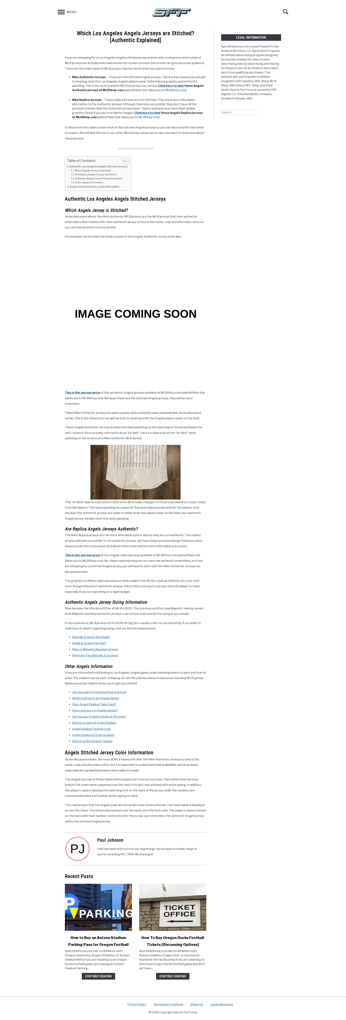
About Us (196, 1004)
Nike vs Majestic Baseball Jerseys (95, 649)
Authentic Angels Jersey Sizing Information (98, 178)
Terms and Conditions (168, 1004)
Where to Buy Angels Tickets (92, 741)
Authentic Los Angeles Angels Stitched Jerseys (98, 166)
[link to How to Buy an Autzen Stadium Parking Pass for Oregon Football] (98, 907)
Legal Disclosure (221, 1004)
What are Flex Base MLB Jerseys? (95, 655)
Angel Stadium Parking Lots (91, 729)
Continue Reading (98, 976)
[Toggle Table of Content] (123, 161)
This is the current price (82, 392)
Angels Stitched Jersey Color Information (94, 186)
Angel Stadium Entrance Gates (93, 735)
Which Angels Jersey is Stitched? (93, 170)
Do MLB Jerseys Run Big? (89, 643)
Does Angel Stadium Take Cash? (94, 704)
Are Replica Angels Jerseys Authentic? (96, 174)
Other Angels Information (89, 182)
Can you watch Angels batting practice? (99, 692)
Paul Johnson (110, 840)
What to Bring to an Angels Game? (95, 698)
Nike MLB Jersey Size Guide (91, 637)
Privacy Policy (136, 1004)
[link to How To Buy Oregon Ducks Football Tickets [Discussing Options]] (172, 907)
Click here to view (171, 85)
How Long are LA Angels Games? (94, 710)
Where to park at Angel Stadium (94, 722)
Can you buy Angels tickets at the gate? (99, 716)
